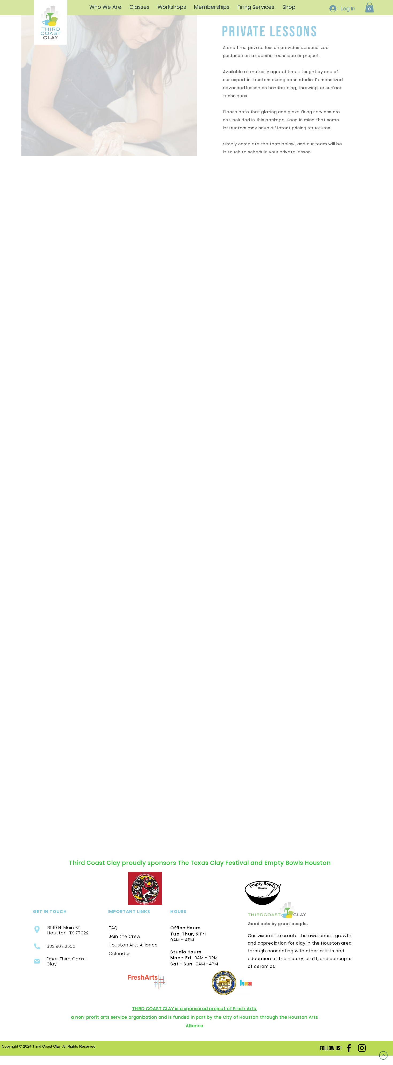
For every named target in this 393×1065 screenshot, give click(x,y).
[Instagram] (362, 1048)
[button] (369, 7)
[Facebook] (349, 1048)
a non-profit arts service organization (114, 1017)
